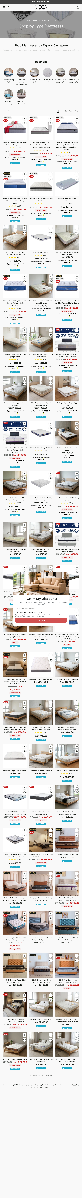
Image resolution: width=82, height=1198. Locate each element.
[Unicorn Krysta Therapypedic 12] (67, 339)
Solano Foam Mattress (41, 252)
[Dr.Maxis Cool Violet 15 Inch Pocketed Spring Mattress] (67, 883)
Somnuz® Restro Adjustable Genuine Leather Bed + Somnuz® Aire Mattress (15, 681)
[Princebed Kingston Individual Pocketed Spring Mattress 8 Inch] (15, 712)
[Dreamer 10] (41, 184)
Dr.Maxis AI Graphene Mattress (41, 898)
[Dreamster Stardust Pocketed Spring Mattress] (41, 797)
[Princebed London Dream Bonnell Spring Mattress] (67, 237)
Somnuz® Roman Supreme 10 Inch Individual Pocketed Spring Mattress (15, 201)
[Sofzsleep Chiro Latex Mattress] (41, 756)
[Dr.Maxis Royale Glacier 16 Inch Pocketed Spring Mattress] (15, 923)
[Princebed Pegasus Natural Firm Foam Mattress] (15, 534)
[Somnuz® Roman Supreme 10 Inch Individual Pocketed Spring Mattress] (15, 184)
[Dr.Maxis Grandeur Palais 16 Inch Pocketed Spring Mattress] (15, 965)
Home (28, 21)
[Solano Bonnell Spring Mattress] (41, 433)
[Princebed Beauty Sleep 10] (67, 483)
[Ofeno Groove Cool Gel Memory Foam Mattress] (41, 483)
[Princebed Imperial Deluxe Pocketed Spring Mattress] (41, 712)
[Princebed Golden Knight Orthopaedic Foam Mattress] (15, 237)
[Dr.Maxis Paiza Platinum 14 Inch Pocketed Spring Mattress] (41, 923)
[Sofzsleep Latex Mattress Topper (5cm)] (67, 388)
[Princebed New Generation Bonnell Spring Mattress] (41, 286)
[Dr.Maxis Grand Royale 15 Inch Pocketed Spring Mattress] (41, 965)
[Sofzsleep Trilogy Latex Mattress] (41, 1004)
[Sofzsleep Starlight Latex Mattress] (41, 664)
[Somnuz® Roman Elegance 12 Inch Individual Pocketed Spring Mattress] (15, 286)
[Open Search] (8, 7)
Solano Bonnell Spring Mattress (41, 448)
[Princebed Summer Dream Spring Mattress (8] (41, 339)
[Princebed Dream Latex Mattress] (15, 1044)
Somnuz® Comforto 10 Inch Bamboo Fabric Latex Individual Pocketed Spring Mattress (41, 145)
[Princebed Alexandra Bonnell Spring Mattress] (41, 388)
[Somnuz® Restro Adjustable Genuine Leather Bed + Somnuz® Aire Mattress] (15, 664)
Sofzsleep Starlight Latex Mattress (41, 679)
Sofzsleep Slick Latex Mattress (67, 679)
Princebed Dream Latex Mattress (15, 1059)
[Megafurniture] (41, 7)
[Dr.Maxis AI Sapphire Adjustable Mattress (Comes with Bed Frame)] (15, 883)
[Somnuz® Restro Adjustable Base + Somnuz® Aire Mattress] (41, 840)
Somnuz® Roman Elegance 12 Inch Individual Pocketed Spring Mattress (15, 303)
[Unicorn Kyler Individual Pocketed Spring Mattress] (67, 534)
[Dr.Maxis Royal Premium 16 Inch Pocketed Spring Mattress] (67, 923)
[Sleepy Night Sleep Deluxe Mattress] (67, 184)
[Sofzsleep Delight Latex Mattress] (15, 756)
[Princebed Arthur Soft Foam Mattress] (67, 433)
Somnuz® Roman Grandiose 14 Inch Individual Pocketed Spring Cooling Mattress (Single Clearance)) (67, 637)
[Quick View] (24, 123)
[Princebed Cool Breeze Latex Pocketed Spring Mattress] (67, 712)
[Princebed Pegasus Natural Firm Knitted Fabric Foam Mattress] (67, 1004)
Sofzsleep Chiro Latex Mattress (41, 771)
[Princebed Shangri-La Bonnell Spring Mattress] (41, 534)
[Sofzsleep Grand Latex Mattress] (67, 756)
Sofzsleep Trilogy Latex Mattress (41, 1019)
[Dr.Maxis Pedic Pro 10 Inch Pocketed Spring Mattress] (15, 1004)
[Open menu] (3, 7)
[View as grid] (58, 111)
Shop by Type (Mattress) (40, 21)
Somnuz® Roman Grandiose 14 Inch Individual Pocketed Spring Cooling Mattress (67, 303)
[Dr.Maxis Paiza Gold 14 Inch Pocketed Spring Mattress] (67, 965)
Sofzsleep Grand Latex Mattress (67, 771)
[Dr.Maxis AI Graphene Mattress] (41, 883)
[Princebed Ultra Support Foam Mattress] (15, 388)
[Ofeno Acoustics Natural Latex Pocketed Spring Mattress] (15, 840)
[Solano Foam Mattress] (41, 237)
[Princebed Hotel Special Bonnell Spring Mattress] (15, 339)
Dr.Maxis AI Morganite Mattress (67, 854)
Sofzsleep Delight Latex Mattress (15, 771)
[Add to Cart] (24, 118)
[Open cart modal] (77, 7)
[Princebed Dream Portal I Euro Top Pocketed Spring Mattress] (67, 797)
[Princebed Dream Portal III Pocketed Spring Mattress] (15, 483)
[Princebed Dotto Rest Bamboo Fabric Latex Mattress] (67, 1044)
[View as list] (62, 111)
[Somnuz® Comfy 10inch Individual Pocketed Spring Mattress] (15, 128)
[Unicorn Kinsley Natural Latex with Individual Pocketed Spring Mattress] (15, 433)
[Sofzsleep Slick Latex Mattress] (67, 664)
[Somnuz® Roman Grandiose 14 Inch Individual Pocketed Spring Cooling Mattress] (67, 286)
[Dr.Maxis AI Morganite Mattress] (67, 840)
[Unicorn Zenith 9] (15, 797)
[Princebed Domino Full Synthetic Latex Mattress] (41, 1044)
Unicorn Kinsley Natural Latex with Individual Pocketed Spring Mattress (15, 450)
